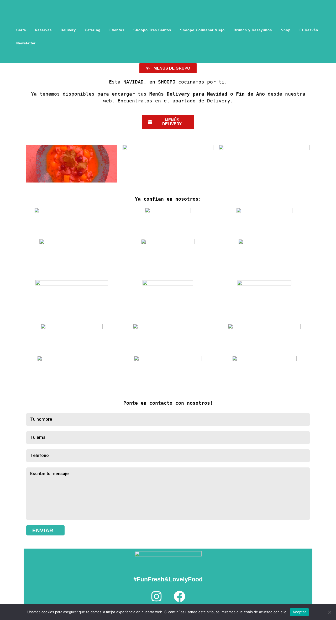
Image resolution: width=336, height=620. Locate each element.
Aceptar (299, 612)
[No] (329, 612)
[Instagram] (156, 596)
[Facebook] (179, 596)
